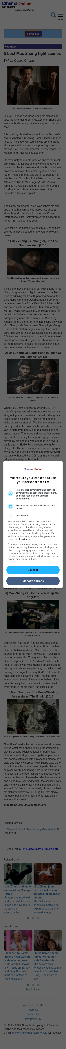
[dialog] (33, 524)
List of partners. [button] (22, 539)
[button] (33, 515)
